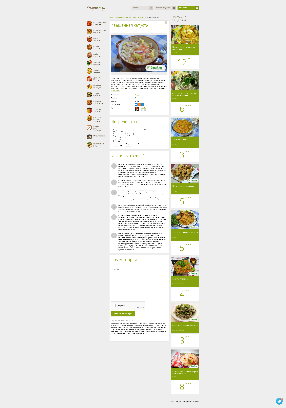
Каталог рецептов (163, 8)
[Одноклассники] (139, 104)
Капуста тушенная (180, 279)
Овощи (174, 52)
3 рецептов (97, 128)
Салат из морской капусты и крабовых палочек (184, 94)
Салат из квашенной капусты (185, 325)
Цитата (165, 321)
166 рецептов (97, 119)
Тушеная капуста (179, 140)
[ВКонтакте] (136, 104)
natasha (143, 108)
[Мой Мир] (142, 104)
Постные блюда (178, 284)
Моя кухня (183, 8)
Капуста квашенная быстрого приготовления (185, 373)
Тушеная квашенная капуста (185, 233)
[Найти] (151, 8)
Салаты (175, 98)
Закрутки (138, 95)
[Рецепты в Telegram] (279, 401)
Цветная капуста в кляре (183, 186)
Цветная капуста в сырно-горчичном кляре (183, 48)
